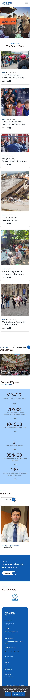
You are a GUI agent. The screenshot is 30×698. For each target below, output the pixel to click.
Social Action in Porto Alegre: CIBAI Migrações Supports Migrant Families (14, 124)
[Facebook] (5, 651)
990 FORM (7, 672)
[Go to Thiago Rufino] (15, 522)
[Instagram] (12, 651)
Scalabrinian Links (9, 677)
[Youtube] (15, 651)
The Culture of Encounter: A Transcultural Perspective (14, 325)
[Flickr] (18, 651)
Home (6, 660)
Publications (8, 674)
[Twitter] (8, 651)
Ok (8, 694)
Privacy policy (18, 694)
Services (7, 662)
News (3, 72)
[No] (26, 692)
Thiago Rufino (7, 543)
